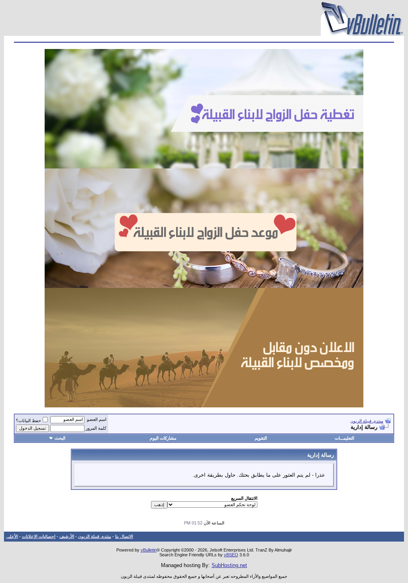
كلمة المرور (96, 428)
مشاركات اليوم (163, 438)
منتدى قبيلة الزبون (366, 421)
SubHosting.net (229, 565)
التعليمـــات (344, 438)
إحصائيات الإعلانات (38, 536)
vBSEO (231, 554)
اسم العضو (96, 419)
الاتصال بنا (124, 536)
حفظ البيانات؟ (28, 420)
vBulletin (149, 550)
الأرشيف (66, 536)
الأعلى (12, 536)
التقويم (261, 438)
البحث (60, 438)
